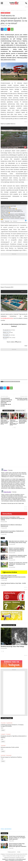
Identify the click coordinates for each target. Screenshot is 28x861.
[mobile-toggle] (2, 3)
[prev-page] (13, 427)
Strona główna (3, 10)
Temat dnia (8, 12)
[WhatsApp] (12, 29)
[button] (25, 3)
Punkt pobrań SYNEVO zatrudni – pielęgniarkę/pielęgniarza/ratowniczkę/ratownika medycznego (13, 577)
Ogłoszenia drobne (10, 572)
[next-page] (15, 427)
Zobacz (3, 730)
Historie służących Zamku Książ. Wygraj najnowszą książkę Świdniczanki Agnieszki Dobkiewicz (17, 845)
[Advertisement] (14, 270)
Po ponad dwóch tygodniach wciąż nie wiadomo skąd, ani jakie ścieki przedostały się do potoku (6, 402)
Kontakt (18, 851)
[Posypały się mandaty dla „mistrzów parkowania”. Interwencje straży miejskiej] (4, 564)
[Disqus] (14, 448)
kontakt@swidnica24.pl (7, 318)
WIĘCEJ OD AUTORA (20, 410)
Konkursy (4, 833)
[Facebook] (2, 29)
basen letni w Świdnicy (8, 381)
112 (3, 538)
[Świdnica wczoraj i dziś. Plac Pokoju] (14, 636)
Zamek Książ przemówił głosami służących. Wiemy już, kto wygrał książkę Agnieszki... (17, 838)
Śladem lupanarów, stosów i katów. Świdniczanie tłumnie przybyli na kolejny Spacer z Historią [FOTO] (5, 422)
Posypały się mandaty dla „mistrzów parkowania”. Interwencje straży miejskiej (18, 564)
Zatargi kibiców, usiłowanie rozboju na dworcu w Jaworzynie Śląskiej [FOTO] (18, 557)
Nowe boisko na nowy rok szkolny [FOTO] (21, 398)
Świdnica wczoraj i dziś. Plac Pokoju (12, 646)
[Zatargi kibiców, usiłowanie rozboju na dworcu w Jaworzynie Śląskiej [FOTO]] (4, 557)
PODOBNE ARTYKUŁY (8, 410)
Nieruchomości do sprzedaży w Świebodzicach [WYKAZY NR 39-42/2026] (12, 531)
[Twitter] (5, 29)
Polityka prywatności (12, 851)
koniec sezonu (16, 381)
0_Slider (8, 10)
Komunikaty (7, 514)
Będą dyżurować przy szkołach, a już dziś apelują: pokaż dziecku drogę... (18, 541)
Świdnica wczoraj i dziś (9, 625)
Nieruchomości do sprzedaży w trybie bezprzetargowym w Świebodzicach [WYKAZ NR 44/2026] (12, 518)
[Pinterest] (8, 29)
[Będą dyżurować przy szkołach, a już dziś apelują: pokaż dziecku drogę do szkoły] (4, 543)
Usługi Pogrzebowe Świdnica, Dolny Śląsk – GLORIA (13, 583)
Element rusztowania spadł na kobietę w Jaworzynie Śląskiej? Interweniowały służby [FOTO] (23, 421)
